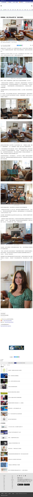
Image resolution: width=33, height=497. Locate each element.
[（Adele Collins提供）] (16, 108)
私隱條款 (13, 493)
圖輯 (12, 486)
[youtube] (25, 475)
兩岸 (15, 9)
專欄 (25, 9)
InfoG (22, 9)
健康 (32, 9)
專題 (4, 486)
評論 (27, 9)
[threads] (21, 475)
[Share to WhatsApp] (21, 45)
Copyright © (17, 493)
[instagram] (17, 475)
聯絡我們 (6, 493)
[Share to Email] (22, 45)
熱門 (10, 9)
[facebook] (19, 475)
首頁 (1, 9)
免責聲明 (9, 493)
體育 (12, 482)
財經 (20, 9)
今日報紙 (4, 475)
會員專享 (5, 9)
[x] (23, 475)
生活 (30, 9)
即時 (8, 9)
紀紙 (12, 481)
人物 (4, 489)
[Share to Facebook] (17, 45)
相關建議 (2, 493)
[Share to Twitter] (18, 45)
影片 (4, 477)
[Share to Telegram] (19, 45)
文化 (12, 478)
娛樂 (12, 485)
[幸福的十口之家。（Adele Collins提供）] (16, 67)
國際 (17, 9)
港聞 (13, 9)
